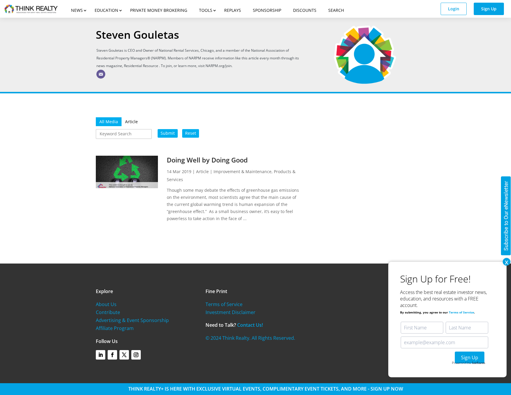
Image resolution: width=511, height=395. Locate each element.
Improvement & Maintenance (242, 171)
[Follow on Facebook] (112, 355)
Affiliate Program (115, 328)
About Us (106, 304)
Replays (232, 10)
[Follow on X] (124, 355)
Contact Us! (250, 325)
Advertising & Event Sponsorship (132, 320)
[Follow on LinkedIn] (100, 355)
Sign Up (489, 9)
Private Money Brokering (158, 10)
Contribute (108, 312)
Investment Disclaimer (231, 312)
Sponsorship (267, 10)
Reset (190, 133)
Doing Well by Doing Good (207, 159)
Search (336, 10)
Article (202, 171)
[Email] (100, 74)
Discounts (304, 10)
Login (453, 9)
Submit (168, 133)
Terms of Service (224, 304)
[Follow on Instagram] (136, 355)
